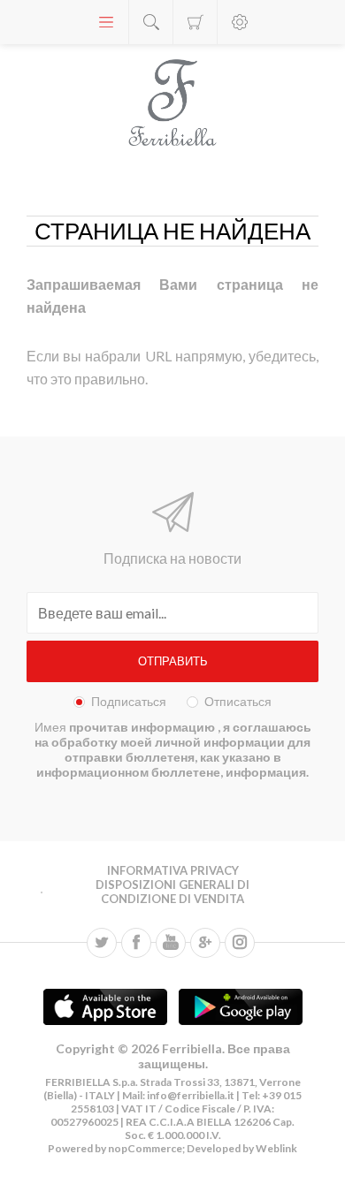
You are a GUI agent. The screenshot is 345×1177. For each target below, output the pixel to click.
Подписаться (128, 701)
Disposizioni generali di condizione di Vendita (172, 891)
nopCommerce (144, 1148)
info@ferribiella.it (190, 1095)
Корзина (195, 22)
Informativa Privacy (173, 870)
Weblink (276, 1148)
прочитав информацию (143, 726)
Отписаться (238, 701)
